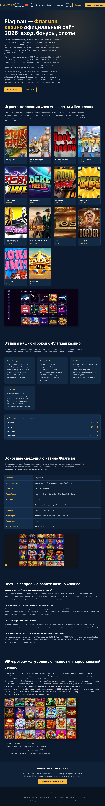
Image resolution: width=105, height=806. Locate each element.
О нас (32, 5)
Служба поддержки (21, 5)
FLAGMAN (7, 5)
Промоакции (40, 5)
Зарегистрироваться (95, 5)
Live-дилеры (69, 5)
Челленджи (59, 5)
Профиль (78, 5)
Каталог (50, 5)
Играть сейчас (12, 90)
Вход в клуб (30, 90)
